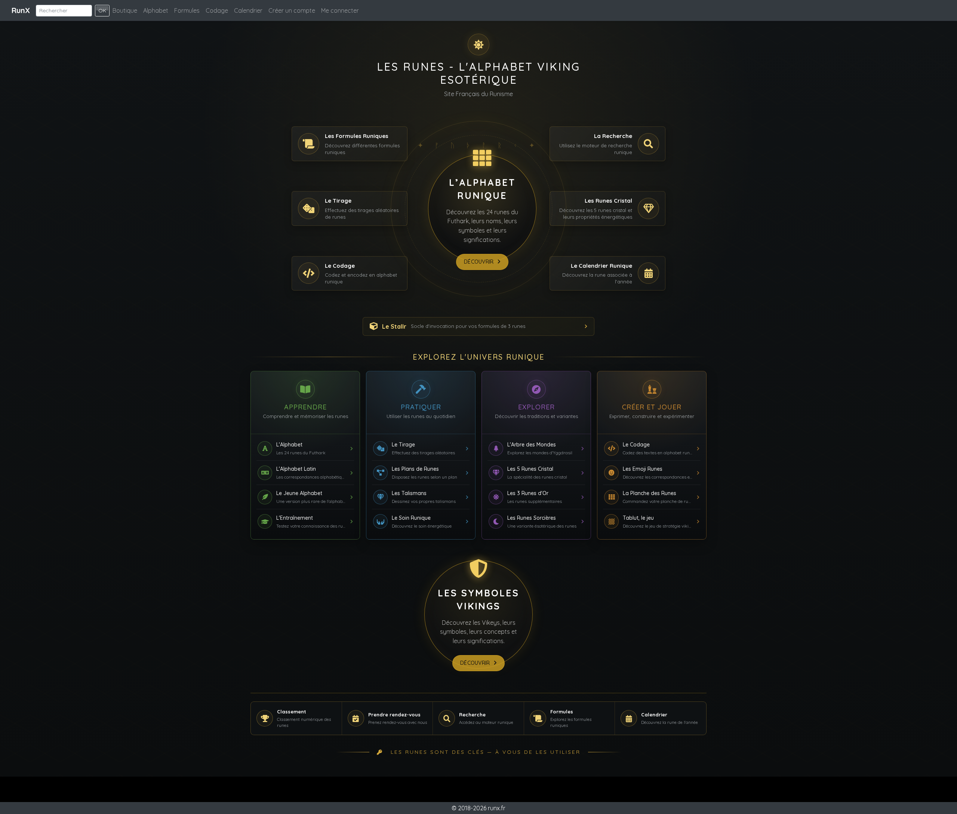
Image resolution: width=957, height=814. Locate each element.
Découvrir (479, 261)
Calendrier (248, 10)
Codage (217, 10)
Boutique (125, 10)
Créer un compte (291, 10)
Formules (187, 10)
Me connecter (340, 10)
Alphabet (155, 10)
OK (102, 10)
